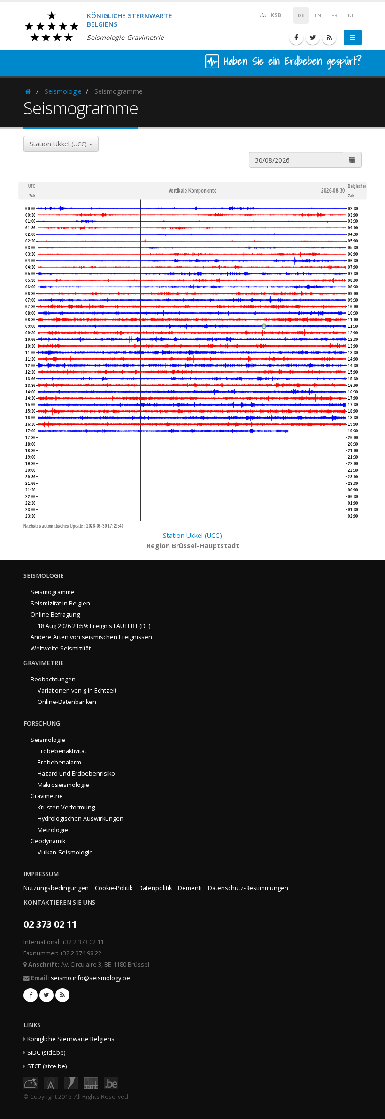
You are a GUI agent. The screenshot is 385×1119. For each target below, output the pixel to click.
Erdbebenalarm (59, 762)
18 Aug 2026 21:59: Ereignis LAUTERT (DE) (94, 626)
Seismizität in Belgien (60, 603)
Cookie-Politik (113, 888)
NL (351, 15)
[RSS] (329, 37)
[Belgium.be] (111, 1082)
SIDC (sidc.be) (46, 1053)
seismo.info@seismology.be (90, 978)
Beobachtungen (53, 679)
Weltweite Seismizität (61, 648)
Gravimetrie (47, 796)
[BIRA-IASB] (51, 1082)
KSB (275, 15)
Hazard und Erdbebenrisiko (76, 774)
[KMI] (71, 1082)
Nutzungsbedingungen (56, 888)
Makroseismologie (63, 785)
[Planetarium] (30, 1082)
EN (318, 15)
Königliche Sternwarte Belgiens (71, 1039)
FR (334, 15)
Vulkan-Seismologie (65, 852)
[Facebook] (296, 37)
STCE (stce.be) (47, 1066)
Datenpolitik (155, 888)
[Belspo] (91, 1082)
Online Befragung (55, 615)
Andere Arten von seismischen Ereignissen (91, 637)
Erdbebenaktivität (62, 751)
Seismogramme (53, 592)
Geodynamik (48, 841)
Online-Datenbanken (67, 702)
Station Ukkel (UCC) (192, 535)
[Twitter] (313, 37)
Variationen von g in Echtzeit (77, 691)
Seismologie (63, 91)
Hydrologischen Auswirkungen (80, 819)
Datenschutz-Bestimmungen (248, 888)
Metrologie (53, 830)
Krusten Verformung (66, 807)
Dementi (190, 888)
